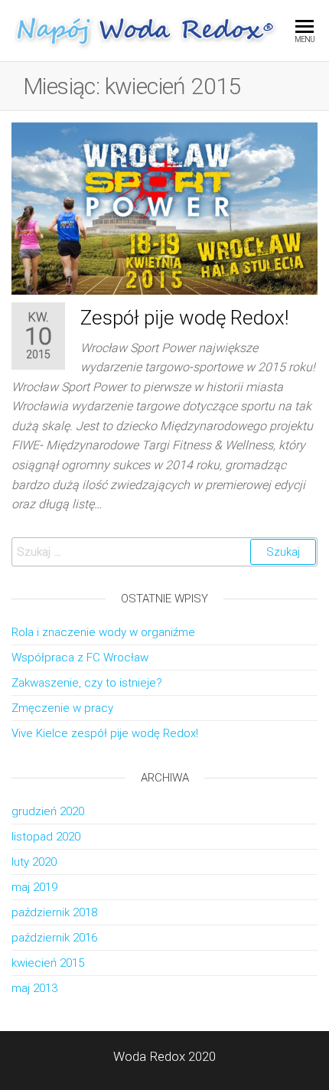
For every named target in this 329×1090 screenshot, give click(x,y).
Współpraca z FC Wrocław (79, 657)
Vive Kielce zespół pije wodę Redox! (104, 733)
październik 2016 (54, 938)
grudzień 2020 (47, 811)
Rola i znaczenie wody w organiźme (103, 632)
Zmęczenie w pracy (62, 708)
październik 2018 (54, 912)
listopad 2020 (45, 837)
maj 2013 (34, 988)
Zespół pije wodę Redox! (184, 317)
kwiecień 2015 (47, 963)
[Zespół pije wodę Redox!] (164, 207)
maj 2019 (34, 887)
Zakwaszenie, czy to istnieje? (86, 683)
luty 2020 (34, 862)
